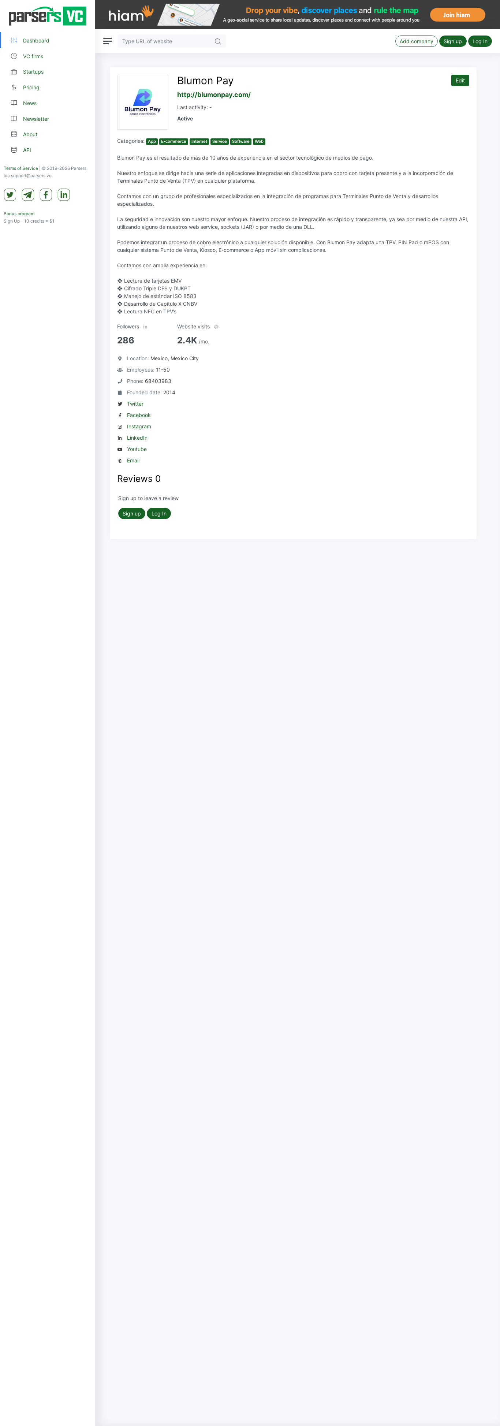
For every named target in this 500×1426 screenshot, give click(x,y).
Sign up (453, 41)
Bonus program (19, 213)
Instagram (139, 426)
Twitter (135, 404)
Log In (480, 41)
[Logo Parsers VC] (47, 16)
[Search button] (218, 40)
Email (133, 460)
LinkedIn (137, 438)
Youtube (137, 449)
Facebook (139, 415)
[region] (47, 713)
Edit (460, 80)
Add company (416, 41)
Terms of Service (21, 168)
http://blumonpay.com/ (214, 94)
